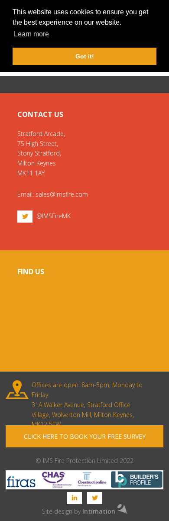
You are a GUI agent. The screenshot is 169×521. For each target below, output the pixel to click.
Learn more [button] (31, 34)
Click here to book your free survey (85, 436)
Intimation (98, 511)
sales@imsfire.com (62, 194)
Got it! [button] (84, 56)
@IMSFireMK (53, 216)
